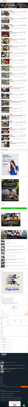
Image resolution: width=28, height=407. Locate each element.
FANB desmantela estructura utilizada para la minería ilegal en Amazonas (18, 12)
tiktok (21, 320)
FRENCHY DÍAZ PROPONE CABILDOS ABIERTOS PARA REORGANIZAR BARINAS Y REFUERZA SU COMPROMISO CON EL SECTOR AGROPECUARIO (15, 259)
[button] (27, 1)
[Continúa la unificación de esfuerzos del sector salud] (3, 256)
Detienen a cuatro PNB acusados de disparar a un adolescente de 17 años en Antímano (17, 88)
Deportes (2, 334)
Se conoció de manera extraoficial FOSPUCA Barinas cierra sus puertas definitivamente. (14, 252)
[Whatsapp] (26, 10)
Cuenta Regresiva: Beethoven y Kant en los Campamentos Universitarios (9, 303)
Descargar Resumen (14, 208)
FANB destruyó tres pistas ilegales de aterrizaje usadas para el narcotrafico (18, 67)
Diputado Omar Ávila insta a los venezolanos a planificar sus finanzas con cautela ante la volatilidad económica (15, 262)
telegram (8, 322)
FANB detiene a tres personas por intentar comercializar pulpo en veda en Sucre (17, 33)
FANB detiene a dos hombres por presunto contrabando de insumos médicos (18, 129)
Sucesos (1, 332)
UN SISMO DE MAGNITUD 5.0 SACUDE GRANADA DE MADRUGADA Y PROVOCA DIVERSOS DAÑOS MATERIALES (15, 265)
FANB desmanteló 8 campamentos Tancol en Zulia (17, 94)
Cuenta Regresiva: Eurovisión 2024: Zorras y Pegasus (7, 300)
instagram (8, 320)
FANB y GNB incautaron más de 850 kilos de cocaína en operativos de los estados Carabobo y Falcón (17, 115)
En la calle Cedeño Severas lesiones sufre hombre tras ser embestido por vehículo (18, 143)
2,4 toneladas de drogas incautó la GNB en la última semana (18, 53)
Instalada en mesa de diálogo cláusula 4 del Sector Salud (7, 393)
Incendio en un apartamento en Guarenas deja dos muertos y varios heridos (18, 19)
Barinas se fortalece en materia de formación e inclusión (10, 362)
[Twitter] (23, 10)
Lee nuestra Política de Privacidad (15, 403)
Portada (7, 404)
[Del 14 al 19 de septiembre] (3, 244)
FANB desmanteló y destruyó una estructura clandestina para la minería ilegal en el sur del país (18, 101)
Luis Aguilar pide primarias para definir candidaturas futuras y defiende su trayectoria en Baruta (15, 246)
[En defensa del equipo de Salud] (3, 240)
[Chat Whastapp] (24, 405)
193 (5, 149)
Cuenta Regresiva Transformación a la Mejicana (6, 299)
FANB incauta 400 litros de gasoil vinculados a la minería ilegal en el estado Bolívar (18, 39)
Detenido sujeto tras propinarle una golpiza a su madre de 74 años (18, 122)
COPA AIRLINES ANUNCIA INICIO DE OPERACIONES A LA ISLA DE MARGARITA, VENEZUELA (11, 397)
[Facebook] (21, 10)
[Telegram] (24, 10)
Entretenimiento (2, 333)
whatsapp (14, 312)
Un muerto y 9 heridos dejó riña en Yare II (15, 108)
